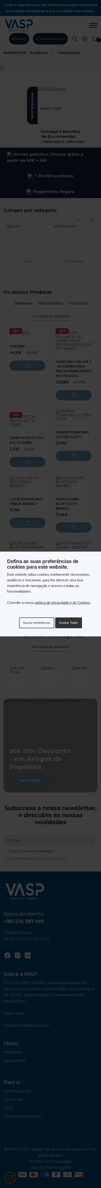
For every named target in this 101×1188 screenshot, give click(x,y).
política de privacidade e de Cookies (62, 603)
